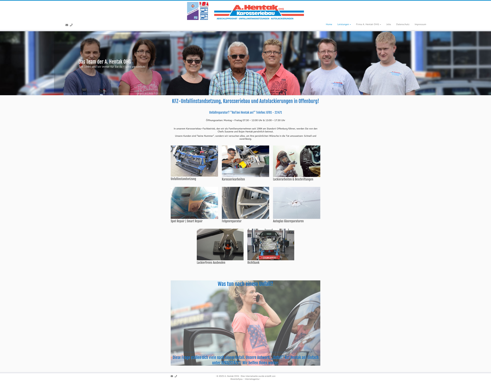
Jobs (388, 24)
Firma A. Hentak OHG (368, 24)
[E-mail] (67, 25)
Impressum (420, 24)
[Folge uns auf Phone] (72, 25)
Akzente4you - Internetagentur (245, 379)
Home (329, 24)
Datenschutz (402, 24)
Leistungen (343, 24)
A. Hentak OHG (231, 376)
